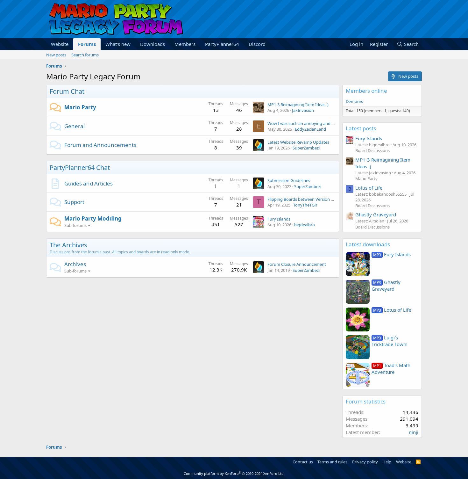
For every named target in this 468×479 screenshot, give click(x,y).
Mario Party (80, 107)
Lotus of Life (368, 188)
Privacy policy (365, 462)
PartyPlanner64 (222, 44)
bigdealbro (304, 225)
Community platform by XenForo (234, 473)
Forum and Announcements (100, 145)
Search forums (85, 55)
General (74, 126)
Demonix (354, 101)
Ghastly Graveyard (375, 214)
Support (74, 202)
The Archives (68, 245)
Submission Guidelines (288, 180)
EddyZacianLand (310, 129)
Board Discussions (372, 150)
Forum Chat (67, 91)
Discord (257, 44)
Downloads (152, 44)
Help (386, 462)
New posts (56, 55)
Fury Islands (278, 219)
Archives (75, 264)
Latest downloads (368, 244)
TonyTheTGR (305, 205)
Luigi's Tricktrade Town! (390, 340)
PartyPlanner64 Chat (80, 167)
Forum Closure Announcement (296, 264)
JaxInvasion (303, 110)
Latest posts (361, 128)
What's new (118, 44)
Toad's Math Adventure (391, 368)
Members (184, 44)
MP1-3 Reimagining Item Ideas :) (298, 104)
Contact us (303, 462)
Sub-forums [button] (75, 225)
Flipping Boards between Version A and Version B (313, 199)
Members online (366, 90)
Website (59, 44)
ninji (413, 432)
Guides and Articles (88, 183)
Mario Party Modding (93, 218)
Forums (87, 44)
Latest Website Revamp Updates (298, 142)
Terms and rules (332, 462)
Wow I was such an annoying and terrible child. (311, 123)
